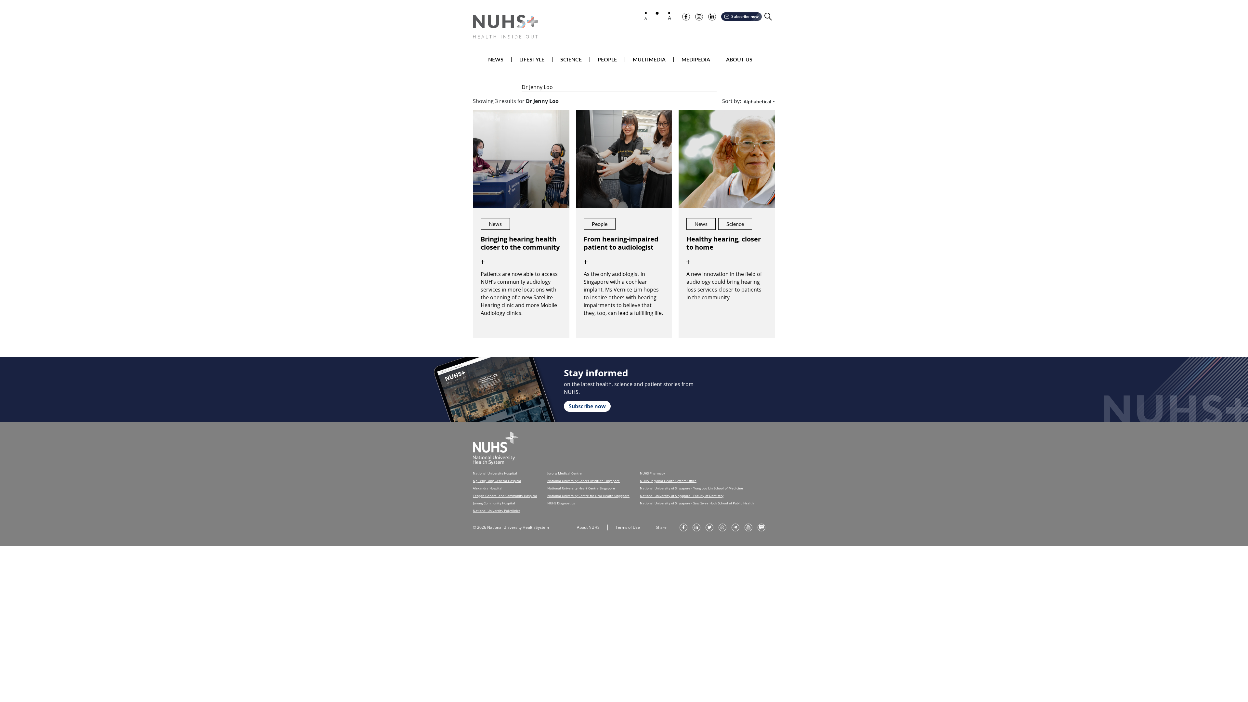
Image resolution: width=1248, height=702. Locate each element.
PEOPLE (607, 59)
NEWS (495, 59)
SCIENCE (571, 59)
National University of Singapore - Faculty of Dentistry (681, 495)
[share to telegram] (735, 527)
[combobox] (758, 101)
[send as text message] (761, 527)
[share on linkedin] (696, 527)
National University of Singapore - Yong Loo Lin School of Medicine (691, 488)
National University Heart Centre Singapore (581, 488)
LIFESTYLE (531, 59)
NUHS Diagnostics (561, 503)
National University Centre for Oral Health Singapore (588, 495)
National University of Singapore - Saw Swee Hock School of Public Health (697, 503)
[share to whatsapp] (722, 527)
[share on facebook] (683, 527)
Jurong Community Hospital (494, 503)
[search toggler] (768, 17)
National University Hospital (495, 473)
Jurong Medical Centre (564, 473)
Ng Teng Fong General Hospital (497, 480)
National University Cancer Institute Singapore (583, 480)
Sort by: (731, 101)
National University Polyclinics (496, 510)
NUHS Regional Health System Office (668, 480)
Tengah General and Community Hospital (505, 495)
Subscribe (745, 16)
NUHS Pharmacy (652, 473)
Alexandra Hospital (487, 488)
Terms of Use (628, 527)
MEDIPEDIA (696, 59)
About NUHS (588, 527)
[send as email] (748, 527)
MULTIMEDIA (649, 59)
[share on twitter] (709, 527)
